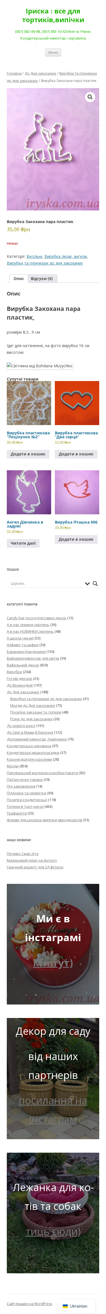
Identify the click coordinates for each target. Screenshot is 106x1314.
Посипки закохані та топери (35, 712)
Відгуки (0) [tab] (42, 278)
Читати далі (23, 543)
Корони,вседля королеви (29, 759)
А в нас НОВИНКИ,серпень (30, 631)
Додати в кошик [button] (28, 454)
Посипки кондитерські (27, 799)
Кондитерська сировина (29, 745)
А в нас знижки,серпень (28, 624)
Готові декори (19, 678)
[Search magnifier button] (95, 584)
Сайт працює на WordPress (29, 1303)
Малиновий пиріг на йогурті (32, 860)
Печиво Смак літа (22, 853)
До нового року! (21, 725)
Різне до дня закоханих (31, 718)
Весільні (34, 256)
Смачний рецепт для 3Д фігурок (35, 867)
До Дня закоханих (40, 73)
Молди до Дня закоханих (32, 705)
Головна (14, 73)
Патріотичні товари (25, 779)
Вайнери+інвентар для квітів (33, 658)
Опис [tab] (19, 278)
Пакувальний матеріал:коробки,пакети (42, 772)
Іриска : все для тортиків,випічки (53, 15)
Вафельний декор (23, 665)
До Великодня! (20, 685)
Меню (53, 52)
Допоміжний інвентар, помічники (37, 739)
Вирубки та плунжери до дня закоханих (45, 263)
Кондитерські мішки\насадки (33, 752)
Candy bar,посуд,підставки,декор (36, 617)
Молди (13, 766)
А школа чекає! (20, 638)
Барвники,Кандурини (26, 651)
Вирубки (14, 671)
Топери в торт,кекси (25, 806)
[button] (90, 97)
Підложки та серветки (26, 792)
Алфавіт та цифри (22, 644)
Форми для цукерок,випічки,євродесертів (44, 819)
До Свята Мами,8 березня (30, 732)
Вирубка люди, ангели (65, 256)
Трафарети (17, 813)
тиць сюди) (53, 1231)
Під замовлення (21, 786)
